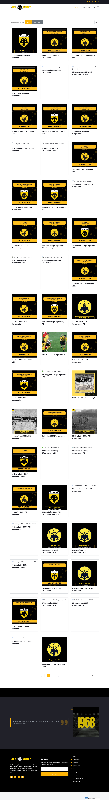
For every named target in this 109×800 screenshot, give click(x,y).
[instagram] (22, 777)
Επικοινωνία (76, 781)
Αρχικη (77, 7)
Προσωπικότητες (77, 769)
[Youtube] (95, 2)
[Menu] (98, 7)
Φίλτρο (28, 22)
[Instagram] (98, 2)
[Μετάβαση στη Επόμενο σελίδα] (54, 675)
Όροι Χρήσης (76, 775)
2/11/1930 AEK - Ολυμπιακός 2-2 (84, 398)
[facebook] (11, 777)
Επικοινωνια (86, 7)
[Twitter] (89, 2)
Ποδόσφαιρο (76, 759)
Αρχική (74, 756)
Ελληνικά (91, 798)
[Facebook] (87, 2)
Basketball (75, 762)
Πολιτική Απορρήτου (78, 778)
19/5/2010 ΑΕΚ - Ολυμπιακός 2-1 (54, 355)
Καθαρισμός (37, 22)
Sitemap (75, 772)
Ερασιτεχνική (76, 765)
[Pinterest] (92, 2)
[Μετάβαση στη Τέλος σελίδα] (57, 675)
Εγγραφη (54, 774)
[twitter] (15, 777)
